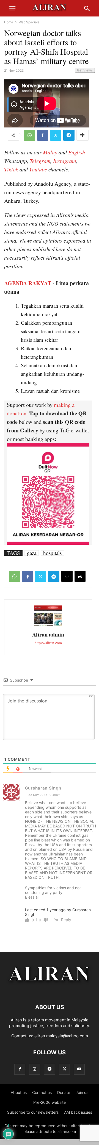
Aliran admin (48, 634)
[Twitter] (55, 135)
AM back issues (78, 1112)
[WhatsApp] (29, 135)
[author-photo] (48, 625)
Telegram (40, 160)
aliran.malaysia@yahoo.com (61, 1035)
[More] (82, 135)
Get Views (85, 70)
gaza (31, 553)
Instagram (64, 160)
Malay (50, 152)
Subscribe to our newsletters (33, 1112)
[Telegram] (69, 135)
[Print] (80, 576)
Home (8, 22)
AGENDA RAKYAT (27, 283)
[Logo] (50, 990)
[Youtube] (79, 1069)
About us (19, 1092)
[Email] (67, 576)
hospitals (52, 553)
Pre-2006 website (49, 1102)
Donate (63, 1092)
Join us (82, 1092)
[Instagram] (34, 1069)
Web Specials (29, 22)
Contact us (42, 1092)
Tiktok (11, 169)
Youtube (38, 169)
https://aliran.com (48, 642)
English (76, 152)
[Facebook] (42, 135)
